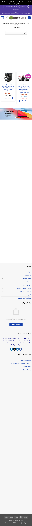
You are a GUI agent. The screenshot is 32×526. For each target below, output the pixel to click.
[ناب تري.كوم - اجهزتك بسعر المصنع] (17, 18)
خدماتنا (16, 520)
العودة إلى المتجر (16, 324)
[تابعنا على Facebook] (20, 349)
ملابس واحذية (27, 278)
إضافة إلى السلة (24, 100)
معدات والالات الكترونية (24, 298)
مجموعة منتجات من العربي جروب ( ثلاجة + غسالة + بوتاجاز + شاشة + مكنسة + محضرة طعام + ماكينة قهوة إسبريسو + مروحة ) (24, 88)
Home (28, 23)
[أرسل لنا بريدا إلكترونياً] (14, 349)
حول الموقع (11, 520)
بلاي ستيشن (27, 275)
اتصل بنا (21, 520)
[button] (29, 17)
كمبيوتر (29, 281)
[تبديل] (2, 278)
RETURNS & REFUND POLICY (21, 363)
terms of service (26, 360)
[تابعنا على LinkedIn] (11, 349)
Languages (16, 9)
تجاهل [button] (6, 3)
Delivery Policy (26, 370)
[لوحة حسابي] (6, 17)
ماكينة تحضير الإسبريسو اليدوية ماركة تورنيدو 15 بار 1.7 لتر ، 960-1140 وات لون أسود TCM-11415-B (8, 87)
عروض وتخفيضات (26, 285)
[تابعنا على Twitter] (17, 349)
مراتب (29, 271)
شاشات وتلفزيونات (25, 291)
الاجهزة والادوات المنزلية (24, 288)
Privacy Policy (26, 366)
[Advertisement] (16, 52)
